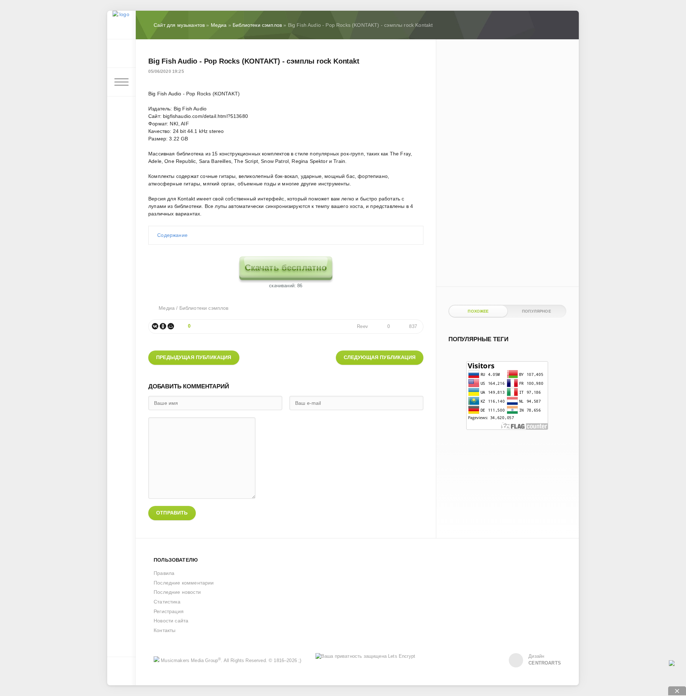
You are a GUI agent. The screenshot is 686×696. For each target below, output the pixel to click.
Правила (164, 573)
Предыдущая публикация (194, 357)
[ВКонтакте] (155, 326)
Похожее (478, 311)
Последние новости (177, 592)
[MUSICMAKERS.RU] (121, 25)
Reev (362, 326)
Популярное (536, 311)
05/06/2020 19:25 (166, 71)
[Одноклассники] (163, 326)
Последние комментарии (184, 583)
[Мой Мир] (171, 326)
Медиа (167, 308)
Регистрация (169, 611)
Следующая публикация (380, 357)
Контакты (164, 630)
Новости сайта (171, 620)
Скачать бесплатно (286, 267)
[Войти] (121, 53)
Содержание (172, 235)
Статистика (167, 602)
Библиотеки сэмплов (204, 308)
